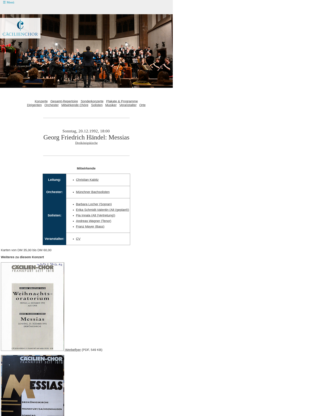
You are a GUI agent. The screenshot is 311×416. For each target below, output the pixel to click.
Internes (10, 43)
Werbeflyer (72, 350)
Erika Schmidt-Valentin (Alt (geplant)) (102, 210)
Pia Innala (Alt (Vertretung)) (95, 215)
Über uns (13, 36)
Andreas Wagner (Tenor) (93, 221)
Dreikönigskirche (86, 143)
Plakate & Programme (122, 101)
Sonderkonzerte (92, 101)
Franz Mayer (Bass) (90, 226)
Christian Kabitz (87, 180)
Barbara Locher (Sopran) (94, 204)
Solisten (97, 105)
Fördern (12, 23)
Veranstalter (128, 105)
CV (78, 239)
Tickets (9, 16)
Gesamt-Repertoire (64, 101)
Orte (142, 105)
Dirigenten (34, 105)
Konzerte (13, 9)
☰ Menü (8, 2)
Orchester (51, 105)
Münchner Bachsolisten (93, 192)
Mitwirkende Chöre (74, 105)
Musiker (111, 105)
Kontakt (12, 30)
